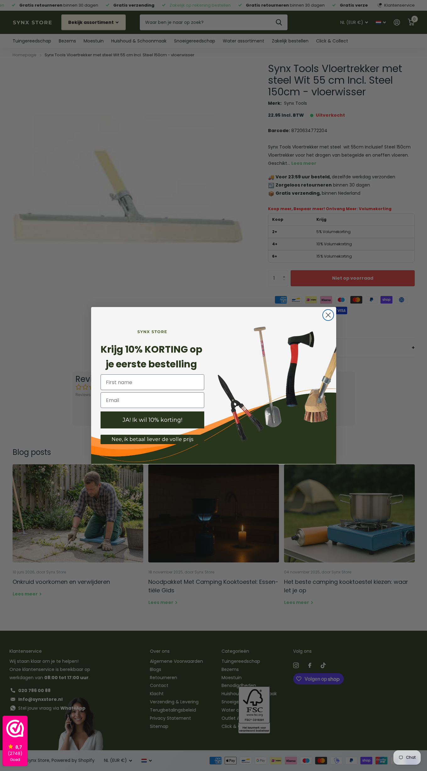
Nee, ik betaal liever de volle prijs (152, 439)
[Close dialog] (328, 315)
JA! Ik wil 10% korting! (152, 419)
